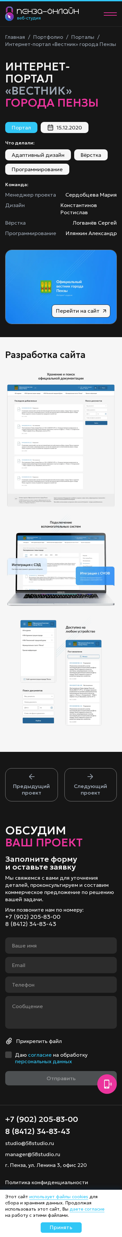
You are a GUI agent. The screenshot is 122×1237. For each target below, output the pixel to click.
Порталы (82, 37)
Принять (61, 1227)
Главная (15, 37)
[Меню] (110, 14)
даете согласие (87, 1209)
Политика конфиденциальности (46, 1182)
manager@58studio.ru (32, 1154)
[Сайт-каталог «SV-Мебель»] (91, 784)
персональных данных (43, 1061)
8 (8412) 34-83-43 (30, 924)
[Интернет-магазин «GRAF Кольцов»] (32, 784)
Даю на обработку (51, 1058)
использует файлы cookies (58, 1197)
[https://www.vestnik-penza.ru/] (61, 287)
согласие (40, 1054)
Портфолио (48, 37)
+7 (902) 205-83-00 (33, 916)
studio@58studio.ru (29, 1143)
